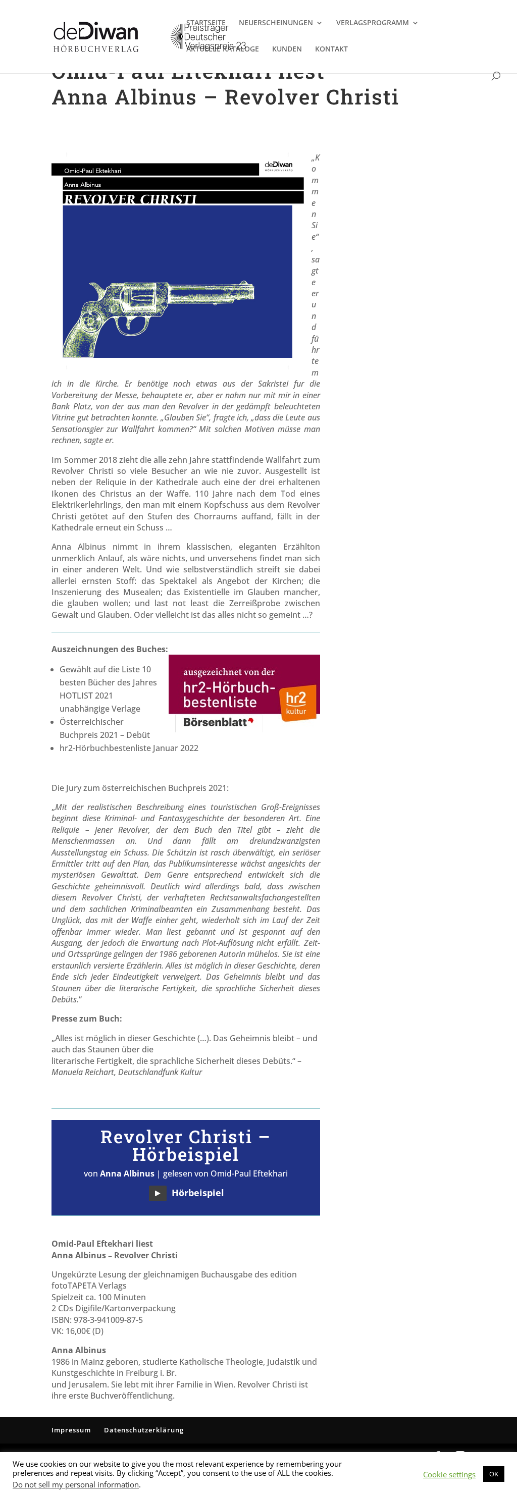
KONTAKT (331, 49)
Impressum (71, 1429)
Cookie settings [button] (449, 1474)
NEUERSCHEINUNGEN (276, 23)
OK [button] (493, 1473)
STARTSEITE (206, 23)
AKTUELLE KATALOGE (222, 49)
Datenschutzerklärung (144, 1429)
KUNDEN (287, 49)
